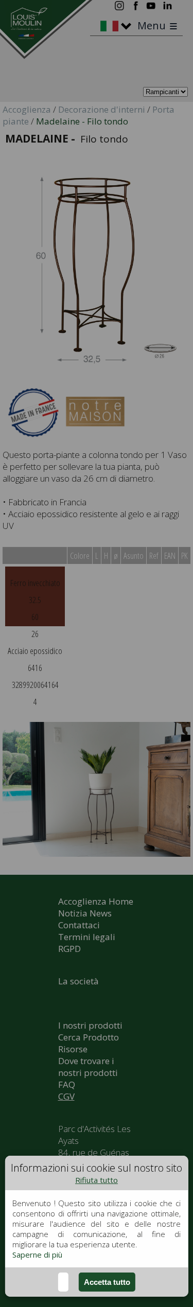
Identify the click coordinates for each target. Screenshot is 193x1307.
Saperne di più (37, 1254)
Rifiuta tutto (96, 1180)
